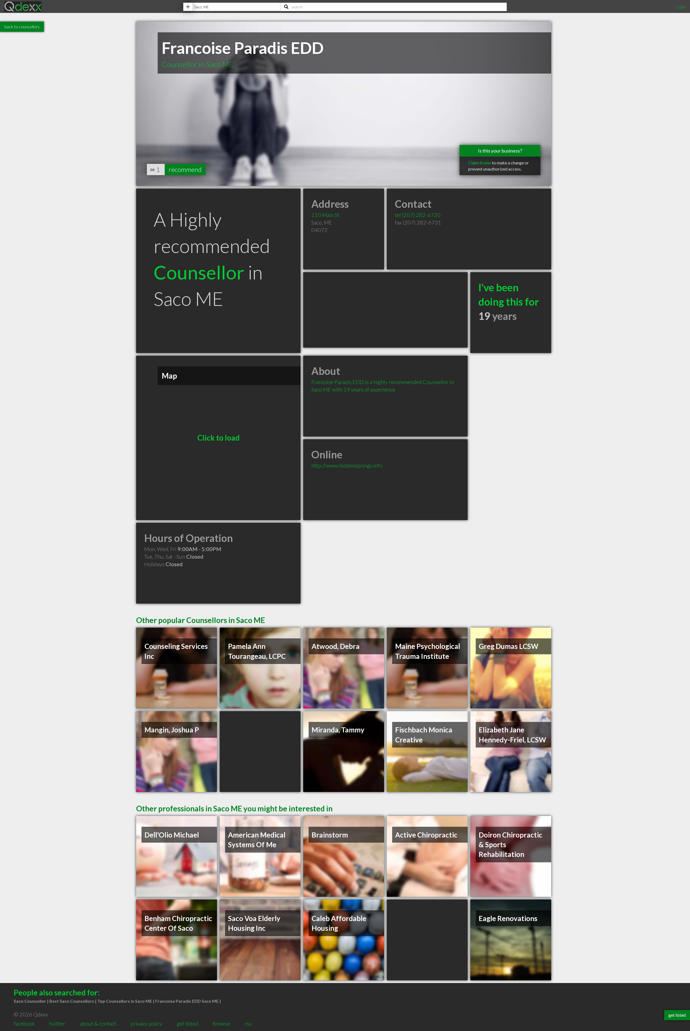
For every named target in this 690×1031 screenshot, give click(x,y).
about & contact (98, 1023)
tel (417, 215)
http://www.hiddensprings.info (346, 465)
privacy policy (146, 1023)
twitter (57, 1023)
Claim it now (479, 162)
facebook (24, 1023)
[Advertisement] (385, 310)
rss (247, 1023)
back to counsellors (22, 26)
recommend (185, 169)
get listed (187, 1023)
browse (221, 1023)
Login (681, 6)
